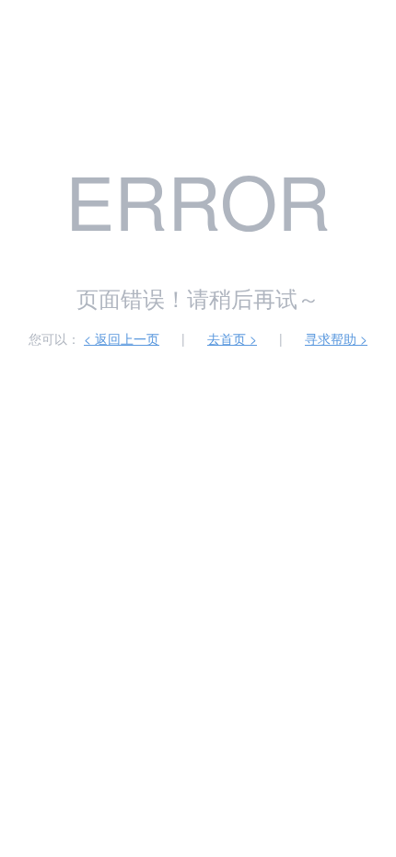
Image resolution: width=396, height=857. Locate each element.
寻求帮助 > (336, 338)
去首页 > (232, 338)
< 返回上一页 (121, 338)
